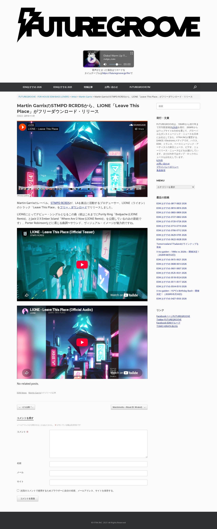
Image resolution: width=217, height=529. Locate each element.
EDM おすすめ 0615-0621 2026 (171, 259)
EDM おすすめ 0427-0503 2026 (171, 298)
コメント (22, 431)
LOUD (175, 127)
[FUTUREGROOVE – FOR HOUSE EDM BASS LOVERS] (108, 27)
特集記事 (88, 87)
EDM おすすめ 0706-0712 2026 (171, 230)
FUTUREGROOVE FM (140, 87)
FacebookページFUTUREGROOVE (173, 316)
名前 (19, 463)
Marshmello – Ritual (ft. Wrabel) (129, 407)
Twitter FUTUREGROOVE (168, 319)
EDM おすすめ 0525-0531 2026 (171, 272)
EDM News (22, 392)
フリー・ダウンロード (73, 207)
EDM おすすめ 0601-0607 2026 (171, 268)
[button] (195, 87)
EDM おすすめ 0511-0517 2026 (171, 281)
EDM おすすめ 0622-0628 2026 (171, 239)
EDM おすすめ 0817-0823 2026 (171, 203)
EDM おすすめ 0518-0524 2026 (171, 277)
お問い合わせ (111, 87)
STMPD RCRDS (60, 203)
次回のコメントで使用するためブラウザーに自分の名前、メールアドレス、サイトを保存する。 (67, 490)
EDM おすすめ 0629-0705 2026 (171, 234)
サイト (20, 481)
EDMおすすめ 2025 (62, 87)
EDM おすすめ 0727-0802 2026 (171, 216)
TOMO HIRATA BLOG (167, 326)
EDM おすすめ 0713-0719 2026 (171, 225)
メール (20, 472)
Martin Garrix (34, 392)
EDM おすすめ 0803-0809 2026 (171, 212)
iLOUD (159, 160)
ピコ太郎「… (26, 407)
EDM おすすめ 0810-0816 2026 (171, 208)
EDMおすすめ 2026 (32, 87)
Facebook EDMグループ (168, 322)
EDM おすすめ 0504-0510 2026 (171, 286)
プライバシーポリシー (167, 166)
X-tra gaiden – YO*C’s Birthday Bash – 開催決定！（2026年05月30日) (177, 292)
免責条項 (160, 170)
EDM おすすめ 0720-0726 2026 (171, 221)
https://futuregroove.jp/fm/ (116, 73)
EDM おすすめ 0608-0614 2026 (171, 263)
